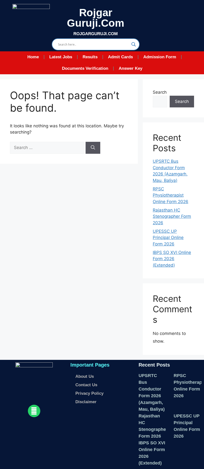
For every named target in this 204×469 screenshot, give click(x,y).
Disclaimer (86, 401)
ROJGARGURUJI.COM (95, 33)
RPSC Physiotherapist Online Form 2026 (170, 195)
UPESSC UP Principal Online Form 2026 (168, 237)
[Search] (93, 148)
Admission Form (159, 57)
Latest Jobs (60, 57)
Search (160, 92)
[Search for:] (48, 147)
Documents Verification (85, 68)
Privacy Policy (89, 393)
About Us (84, 376)
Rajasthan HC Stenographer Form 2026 (172, 216)
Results (90, 57)
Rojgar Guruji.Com (95, 18)
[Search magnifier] (133, 44)
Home (33, 57)
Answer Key (130, 68)
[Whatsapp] (34, 411)
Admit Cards (120, 57)
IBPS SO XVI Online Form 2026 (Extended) (172, 259)
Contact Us (86, 385)
